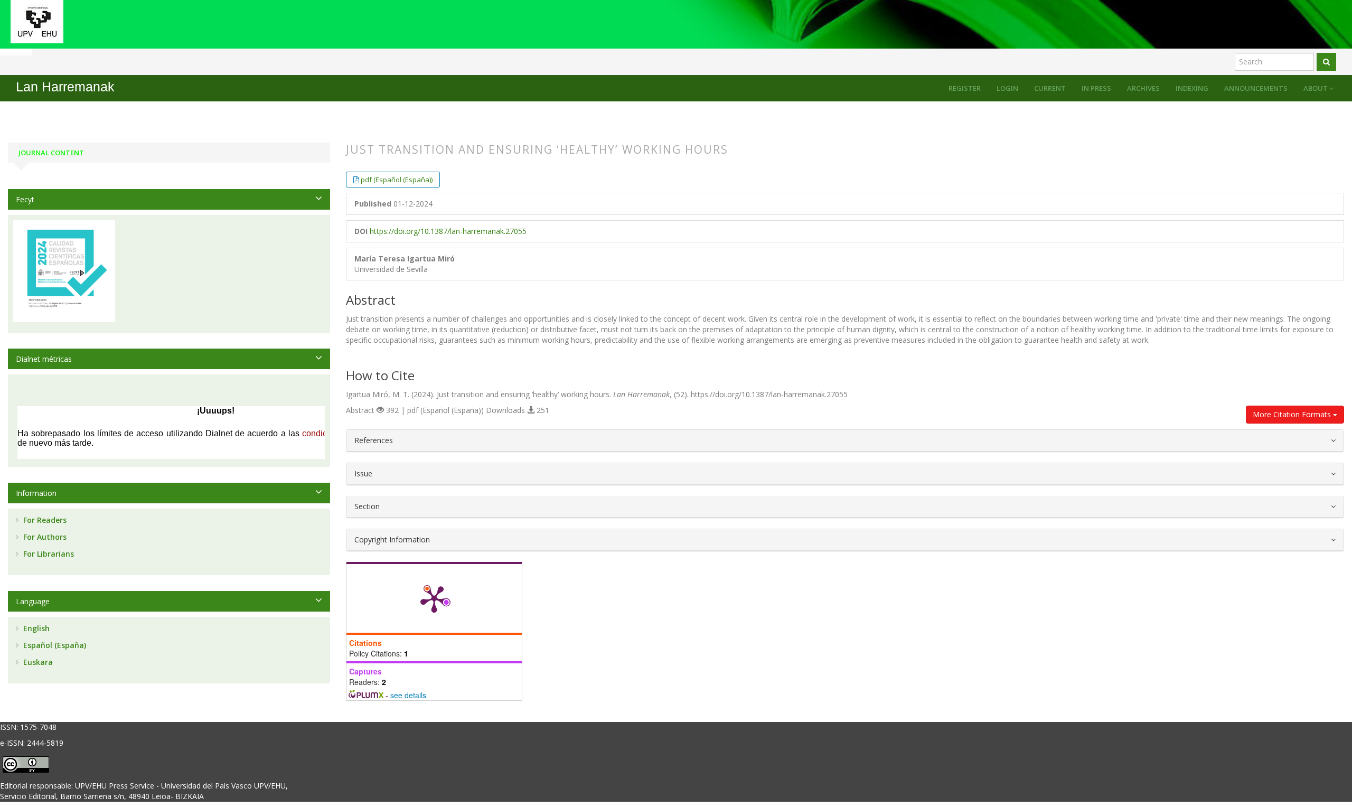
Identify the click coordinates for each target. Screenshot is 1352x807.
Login (1007, 88)
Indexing (1192, 88)
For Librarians (47, 554)
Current (1050, 88)
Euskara (37, 662)
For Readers (44, 520)
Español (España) (53, 645)
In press (1096, 88)
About (1316, 88)
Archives (1143, 88)
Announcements (1256, 88)
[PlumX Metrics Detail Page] (434, 598)
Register (965, 88)
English (35, 628)
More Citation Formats (1293, 414)
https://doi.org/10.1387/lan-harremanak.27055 (448, 231)
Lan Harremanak (65, 87)
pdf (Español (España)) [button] (397, 179)
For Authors (44, 537)
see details (408, 695)
